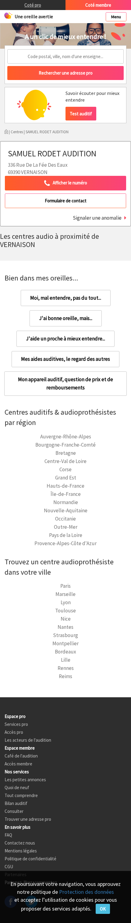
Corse (65, 469)
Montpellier (65, 643)
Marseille (65, 594)
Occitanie (65, 518)
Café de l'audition (21, 756)
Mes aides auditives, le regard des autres (65, 359)
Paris (65, 586)
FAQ (8, 835)
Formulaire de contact (66, 201)
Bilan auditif (16, 803)
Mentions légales (21, 851)
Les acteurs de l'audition (28, 740)
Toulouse (65, 610)
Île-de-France (66, 494)
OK (103, 909)
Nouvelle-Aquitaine (65, 510)
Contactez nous (20, 843)
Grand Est (65, 477)
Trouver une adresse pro (28, 819)
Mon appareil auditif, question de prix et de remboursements (65, 383)
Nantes (65, 627)
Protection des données (86, 891)
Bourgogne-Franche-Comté (65, 444)
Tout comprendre (21, 795)
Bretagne (65, 453)
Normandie (65, 502)
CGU (9, 866)
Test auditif (81, 114)
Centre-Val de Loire (65, 461)
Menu (116, 16)
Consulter (14, 811)
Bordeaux (65, 651)
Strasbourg (65, 635)
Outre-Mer (65, 527)
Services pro (16, 724)
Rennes (66, 668)
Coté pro (32, 5)
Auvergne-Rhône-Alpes (65, 436)
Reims (65, 676)
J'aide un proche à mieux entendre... (65, 338)
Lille (65, 660)
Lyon (66, 602)
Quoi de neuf (17, 787)
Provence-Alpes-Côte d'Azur (65, 543)
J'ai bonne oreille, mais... (65, 318)
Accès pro (14, 732)
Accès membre (18, 764)
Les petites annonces (25, 779)
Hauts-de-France (65, 485)
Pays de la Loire (65, 535)
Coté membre (98, 5)
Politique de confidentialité (30, 859)
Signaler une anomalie (97, 217)
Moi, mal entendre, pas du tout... (65, 297)
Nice (66, 618)
